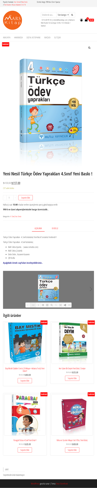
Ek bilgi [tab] (55, 228)
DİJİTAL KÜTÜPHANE (34, 37)
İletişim (57, 37)
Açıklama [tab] (38, 228)
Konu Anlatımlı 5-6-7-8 (19, 5)
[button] (89, 48)
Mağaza (47, 37)
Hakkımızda (18, 37)
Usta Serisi (24, 2)
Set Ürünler (7, 5)
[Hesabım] (81, 20)
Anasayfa (6, 37)
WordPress (35, 483)
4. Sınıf (12, 216)
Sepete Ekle (25, 197)
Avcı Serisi (17, 2)
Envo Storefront (62, 483)
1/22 (33, 305)
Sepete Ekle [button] (24, 380)
